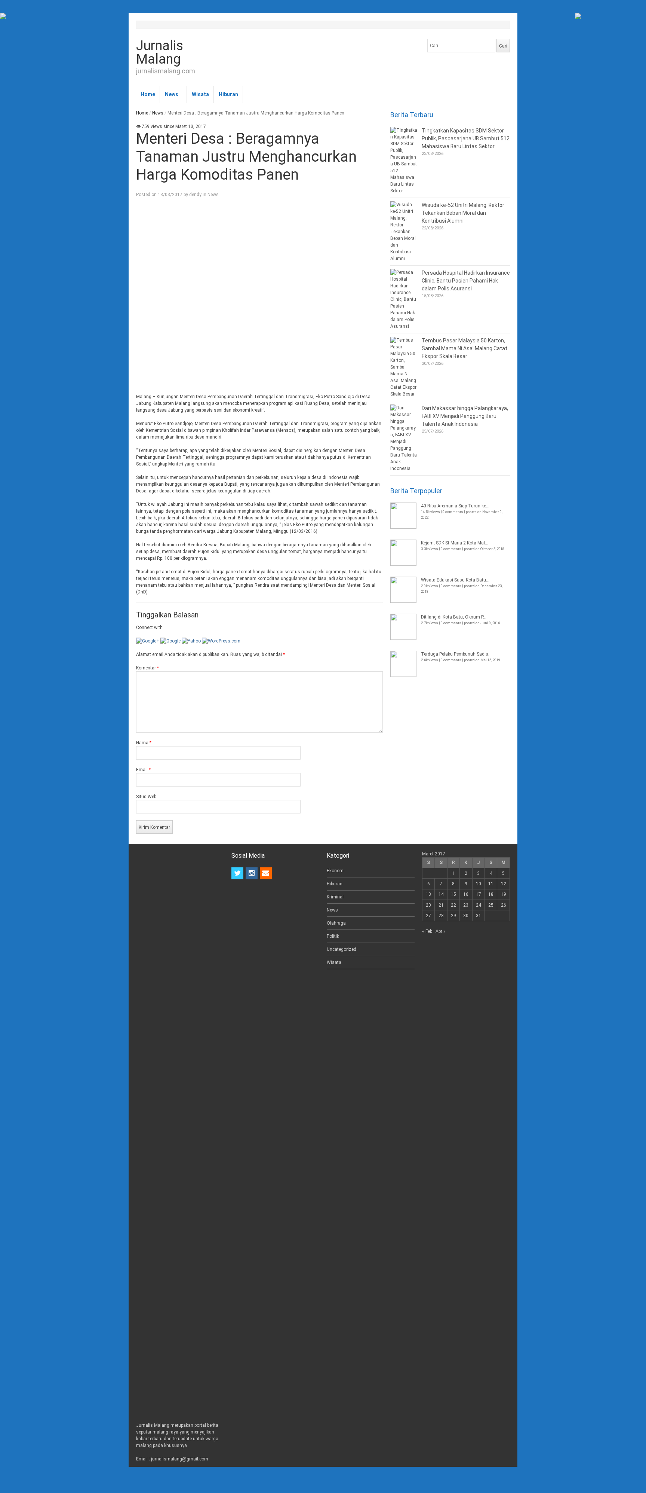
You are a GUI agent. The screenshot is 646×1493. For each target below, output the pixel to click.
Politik (333, 936)
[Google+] (147, 641)
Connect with (149, 627)
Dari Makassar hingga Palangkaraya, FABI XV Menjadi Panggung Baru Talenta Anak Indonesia (465, 416)
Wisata (200, 94)
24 (478, 905)
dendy (195, 194)
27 (428, 915)
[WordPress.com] (221, 641)
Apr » (441, 931)
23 (465, 905)
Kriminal (335, 897)
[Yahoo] (191, 641)
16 (465, 894)
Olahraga (336, 923)
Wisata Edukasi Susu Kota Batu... (455, 580)
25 (490, 905)
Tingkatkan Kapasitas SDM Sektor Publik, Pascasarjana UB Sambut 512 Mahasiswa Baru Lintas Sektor (466, 138)
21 (441, 905)
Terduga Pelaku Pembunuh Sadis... (456, 654)
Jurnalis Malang (159, 52)
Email (143, 769)
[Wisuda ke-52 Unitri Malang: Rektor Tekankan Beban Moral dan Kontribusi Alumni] (404, 231)
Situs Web (146, 796)
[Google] (170, 641)
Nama (143, 742)
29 (453, 915)
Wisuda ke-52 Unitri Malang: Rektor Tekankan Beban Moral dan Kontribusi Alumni (463, 213)
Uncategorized (341, 949)
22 (453, 905)
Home (148, 94)
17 (478, 894)
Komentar (147, 668)
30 (465, 915)
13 (428, 894)
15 (453, 894)
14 (441, 894)
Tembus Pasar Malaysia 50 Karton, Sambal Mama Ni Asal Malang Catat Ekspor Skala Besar (464, 348)
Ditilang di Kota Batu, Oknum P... (453, 617)
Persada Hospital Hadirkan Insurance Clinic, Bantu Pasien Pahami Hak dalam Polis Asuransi (466, 280)
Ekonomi (336, 870)
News (171, 94)
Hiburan (228, 94)
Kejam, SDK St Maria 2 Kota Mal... (454, 543)
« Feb (427, 931)
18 (490, 894)
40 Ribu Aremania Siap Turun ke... (455, 506)
